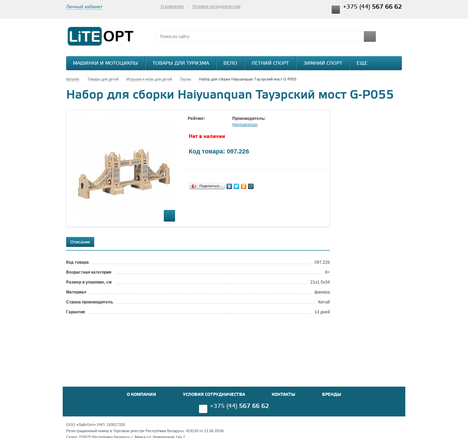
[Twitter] (236, 186)
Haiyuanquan (245, 124)
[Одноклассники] (243, 186)
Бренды (331, 394)
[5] (218, 125)
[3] (204, 125)
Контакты (283, 394)
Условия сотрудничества (216, 6)
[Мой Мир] (251, 186)
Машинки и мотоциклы (105, 63)
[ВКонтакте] (229, 186)
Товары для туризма (180, 63)
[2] (198, 125)
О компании (172, 6)
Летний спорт (270, 63)
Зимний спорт (322, 63)
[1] (191, 125)
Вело (230, 63)
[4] (211, 125)
